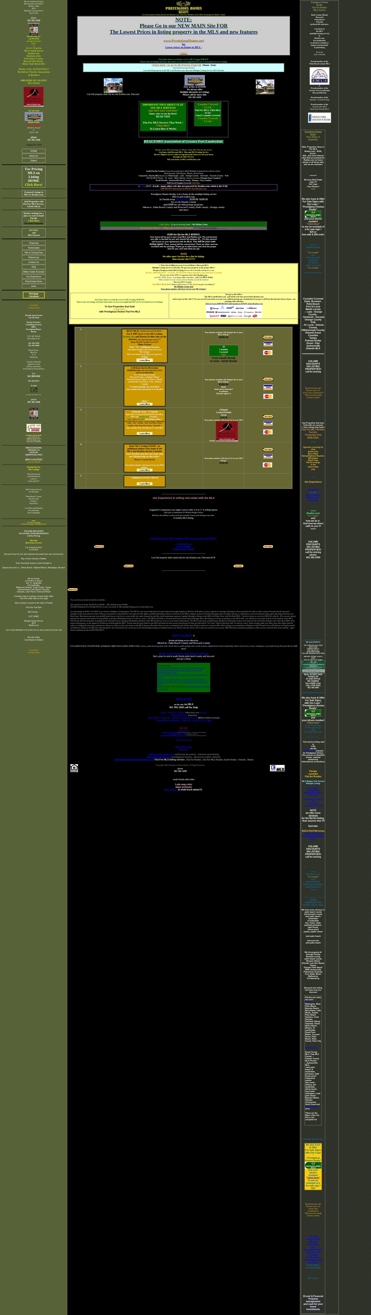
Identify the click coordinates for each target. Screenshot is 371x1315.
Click (223, 354)
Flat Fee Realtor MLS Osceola (193, 679)
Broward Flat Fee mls (165, 670)
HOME (33, 151)
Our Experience (33, 276)
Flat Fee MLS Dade (182, 670)
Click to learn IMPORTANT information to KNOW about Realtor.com (234, 304)
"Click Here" (313, 1178)
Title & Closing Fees (33, 252)
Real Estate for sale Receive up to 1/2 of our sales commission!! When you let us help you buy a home (313, 392)
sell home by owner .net (161, 754)
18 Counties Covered (223, 349)
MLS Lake (173, 673)
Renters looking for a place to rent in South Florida (34, 218)
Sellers (33, 160)
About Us (33, 156)
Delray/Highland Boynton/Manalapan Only (313, 836)
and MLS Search (34, 232)
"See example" (313, 252)
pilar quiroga (171, 789)
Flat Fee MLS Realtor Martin (168, 675)
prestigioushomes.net (176, 734)
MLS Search (153, 717)
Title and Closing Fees (182, 717)
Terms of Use (198, 720)
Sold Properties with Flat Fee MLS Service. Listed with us (33, 204)
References (33, 257)
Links (33, 286)
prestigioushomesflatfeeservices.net (174, 735)
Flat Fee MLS (182, 199)
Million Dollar (309, 751)
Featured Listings (179, 715)
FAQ (34, 267)
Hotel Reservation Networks (183, 748)
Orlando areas (311, 1047)
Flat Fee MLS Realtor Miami (168, 668)
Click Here (163, 125)
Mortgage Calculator (34, 294)
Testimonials (34, 247)
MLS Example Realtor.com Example (313, 497)
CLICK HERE (34, 462)
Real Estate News (33, 281)
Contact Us (33, 262)
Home (163, 712)
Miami (308, 1002)
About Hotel (184, 730)
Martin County (311, 1106)
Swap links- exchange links (34, 651)
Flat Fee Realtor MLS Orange (169, 679)
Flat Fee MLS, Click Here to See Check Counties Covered (207, 113)
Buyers (203, 712)
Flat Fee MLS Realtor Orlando (193, 668)
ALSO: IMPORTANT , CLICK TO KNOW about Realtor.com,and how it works (184, 272)
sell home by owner (183, 740)
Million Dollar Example (33, 271)
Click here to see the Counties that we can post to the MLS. (183, 538)
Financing (33, 243)
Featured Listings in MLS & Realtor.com (33, 193)
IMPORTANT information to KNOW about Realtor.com (184, 189)
